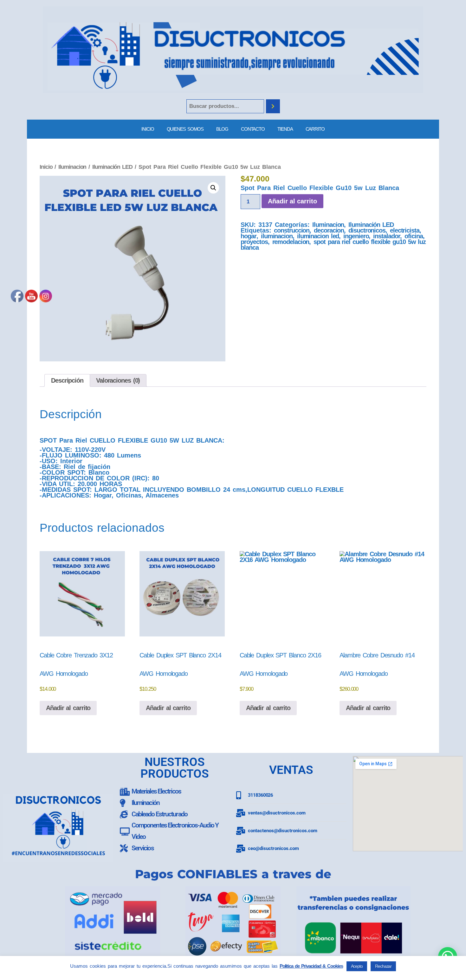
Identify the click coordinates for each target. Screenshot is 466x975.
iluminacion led (318, 236)
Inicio (46, 166)
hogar (248, 236)
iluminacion (277, 236)
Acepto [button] (357, 966)
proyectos (254, 241)
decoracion (329, 230)
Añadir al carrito (292, 201)
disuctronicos (366, 230)
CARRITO (315, 129)
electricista (404, 230)
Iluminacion (72, 166)
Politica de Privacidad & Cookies (311, 966)
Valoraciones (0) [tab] (118, 380)
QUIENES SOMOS (185, 129)
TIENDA (285, 129)
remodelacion (290, 241)
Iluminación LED (112, 166)
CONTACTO (253, 129)
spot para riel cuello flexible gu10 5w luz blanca (333, 244)
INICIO (147, 129)
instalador (386, 236)
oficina (414, 236)
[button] (213, 188)
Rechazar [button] (383, 966)
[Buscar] (273, 106)
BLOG (222, 129)
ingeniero (356, 236)
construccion (291, 230)
